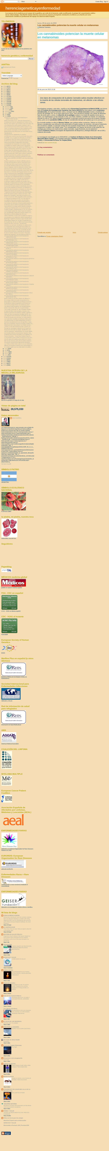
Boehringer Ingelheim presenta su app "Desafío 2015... (18, 218)
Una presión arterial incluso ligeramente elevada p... (17, 342)
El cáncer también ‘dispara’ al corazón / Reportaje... (17, 232)
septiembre (8, 111)
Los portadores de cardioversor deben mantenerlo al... (18, 217)
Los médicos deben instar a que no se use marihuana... (18, 344)
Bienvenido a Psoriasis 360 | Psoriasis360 (16, 1125)
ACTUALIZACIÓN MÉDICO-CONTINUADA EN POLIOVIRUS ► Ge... (16, 268)
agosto (6, 113)
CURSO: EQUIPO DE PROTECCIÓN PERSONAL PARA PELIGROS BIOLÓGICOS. (21, 948)
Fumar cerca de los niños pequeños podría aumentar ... (18, 196)
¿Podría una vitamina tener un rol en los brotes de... (17, 207)
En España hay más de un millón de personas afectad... (18, 222)
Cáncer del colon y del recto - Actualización (15, 223)
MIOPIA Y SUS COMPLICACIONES (21, 1028)
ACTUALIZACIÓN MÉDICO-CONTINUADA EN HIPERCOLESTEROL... (16, 288)
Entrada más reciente (44, 232)
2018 (5, 100)
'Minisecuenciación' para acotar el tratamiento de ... (17, 190)
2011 (5, 361)
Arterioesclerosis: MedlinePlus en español (15, 134)
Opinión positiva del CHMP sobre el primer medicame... (18, 153)
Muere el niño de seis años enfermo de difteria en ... (17, 298)
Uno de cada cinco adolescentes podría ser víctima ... (18, 339)
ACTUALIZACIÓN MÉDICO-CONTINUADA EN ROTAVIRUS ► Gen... (16, 256)
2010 (5, 363)
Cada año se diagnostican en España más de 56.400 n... (18, 182)
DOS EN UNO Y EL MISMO (11, 1023)
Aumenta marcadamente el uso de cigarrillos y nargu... (18, 322)
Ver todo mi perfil (6, 464)
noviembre (7, 108)
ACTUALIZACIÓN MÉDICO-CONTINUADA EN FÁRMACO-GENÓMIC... (16, 270)
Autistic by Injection (10, 1063)
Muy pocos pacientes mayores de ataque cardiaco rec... (18, 323)
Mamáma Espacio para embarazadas (15, 1120)
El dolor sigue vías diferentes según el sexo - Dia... (17, 150)
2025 (5, 88)
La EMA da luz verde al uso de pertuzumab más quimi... (18, 136)
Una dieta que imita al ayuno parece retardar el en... (17, 164)
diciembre (7, 106)
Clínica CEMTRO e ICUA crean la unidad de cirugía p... (18, 215)
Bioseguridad (8, 944)
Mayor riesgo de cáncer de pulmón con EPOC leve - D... (18, 147)
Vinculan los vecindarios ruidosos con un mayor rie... (18, 328)
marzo (6, 351)
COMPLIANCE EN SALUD (19, 959)
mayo (6, 348)
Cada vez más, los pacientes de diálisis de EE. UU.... (18, 314)
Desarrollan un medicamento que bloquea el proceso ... (18, 301)
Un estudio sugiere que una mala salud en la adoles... (18, 347)
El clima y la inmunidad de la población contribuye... (17, 175)
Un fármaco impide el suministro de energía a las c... (17, 181)
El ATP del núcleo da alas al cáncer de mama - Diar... (17, 193)
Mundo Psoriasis (9, 1076)
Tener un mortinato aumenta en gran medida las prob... (18, 128)
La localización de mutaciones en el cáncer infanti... (17, 144)
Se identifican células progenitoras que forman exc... (17, 303)
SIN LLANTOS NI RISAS (18, 1092)
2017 (5, 101)
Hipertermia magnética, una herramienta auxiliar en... (17, 234)
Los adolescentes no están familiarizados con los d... (18, 320)
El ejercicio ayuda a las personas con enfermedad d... (18, 317)
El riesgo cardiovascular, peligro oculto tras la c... (16, 179)
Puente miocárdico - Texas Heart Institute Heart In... (17, 336)
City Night (14, 1047)
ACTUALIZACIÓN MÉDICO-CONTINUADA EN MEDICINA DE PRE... (16, 296)
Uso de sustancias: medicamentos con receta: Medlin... (18, 331)
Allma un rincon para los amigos (13, 1118)
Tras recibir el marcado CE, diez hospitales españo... (18, 309)
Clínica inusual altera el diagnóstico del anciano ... (17, 142)
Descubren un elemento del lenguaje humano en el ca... (18, 171)
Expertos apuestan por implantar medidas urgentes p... (18, 312)
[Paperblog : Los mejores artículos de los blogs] (6, 571)
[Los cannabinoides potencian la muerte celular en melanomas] (74, 65)
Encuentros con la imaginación (13, 1058)
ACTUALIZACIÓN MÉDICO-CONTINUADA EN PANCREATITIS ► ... (16, 273)
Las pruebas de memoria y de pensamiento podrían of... (18, 203)
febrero (7, 353)
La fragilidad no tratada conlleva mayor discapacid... (17, 145)
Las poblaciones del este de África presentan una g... (18, 228)
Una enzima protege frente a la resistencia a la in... (17, 304)
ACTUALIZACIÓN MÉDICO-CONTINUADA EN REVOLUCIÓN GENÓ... (16, 282)
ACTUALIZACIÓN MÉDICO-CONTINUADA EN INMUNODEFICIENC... (16, 251)
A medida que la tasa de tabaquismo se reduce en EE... (18, 122)
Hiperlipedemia (8, 133)
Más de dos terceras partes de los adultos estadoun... (18, 340)
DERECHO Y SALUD (10, 957)
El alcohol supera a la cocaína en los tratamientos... (17, 184)
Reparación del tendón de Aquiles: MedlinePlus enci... (18, 329)
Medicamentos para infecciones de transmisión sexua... (18, 131)
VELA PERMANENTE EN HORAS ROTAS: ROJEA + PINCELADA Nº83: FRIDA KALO (21, 973)
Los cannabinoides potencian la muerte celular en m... (18, 212)
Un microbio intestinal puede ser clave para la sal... (17, 165)
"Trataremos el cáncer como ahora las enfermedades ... (18, 192)
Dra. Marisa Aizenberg (10, 1008)
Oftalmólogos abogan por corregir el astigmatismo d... (18, 220)
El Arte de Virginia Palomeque (13, 1045)
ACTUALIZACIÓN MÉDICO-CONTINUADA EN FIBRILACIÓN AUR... (16, 236)
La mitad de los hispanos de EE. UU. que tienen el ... (17, 198)
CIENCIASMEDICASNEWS (12, 915)
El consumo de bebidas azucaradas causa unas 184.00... (19, 170)
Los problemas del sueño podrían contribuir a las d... (17, 125)
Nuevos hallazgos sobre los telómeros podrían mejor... (18, 167)
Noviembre (6, 1041)
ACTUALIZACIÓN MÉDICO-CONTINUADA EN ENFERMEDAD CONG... (16, 279)
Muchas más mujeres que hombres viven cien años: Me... (19, 123)
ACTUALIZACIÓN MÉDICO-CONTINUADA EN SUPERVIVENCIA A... (16, 290)
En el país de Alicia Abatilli (11, 1039)
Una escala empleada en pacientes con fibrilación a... (18, 187)
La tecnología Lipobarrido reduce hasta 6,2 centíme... (18, 211)
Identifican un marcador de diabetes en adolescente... (18, 225)
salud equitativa (16, 418)
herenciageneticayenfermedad (32, 8)
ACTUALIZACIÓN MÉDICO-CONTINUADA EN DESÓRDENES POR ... (16, 265)
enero (6, 355)
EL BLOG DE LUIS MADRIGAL (13, 1021)
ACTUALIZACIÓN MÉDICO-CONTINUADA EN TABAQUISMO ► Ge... (16, 242)
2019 (5, 98)
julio (6, 114)
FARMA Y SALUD (9, 1111)
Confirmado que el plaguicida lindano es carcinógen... (18, 176)
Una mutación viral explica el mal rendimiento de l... (17, 129)
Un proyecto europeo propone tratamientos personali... (18, 186)
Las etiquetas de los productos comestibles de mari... (18, 315)
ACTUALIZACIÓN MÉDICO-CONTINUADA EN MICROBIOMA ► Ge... (16, 239)
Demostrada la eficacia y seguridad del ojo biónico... (17, 231)
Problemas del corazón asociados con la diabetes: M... (18, 334)
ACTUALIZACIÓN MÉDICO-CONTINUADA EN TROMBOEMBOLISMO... (16, 245)
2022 (5, 93)
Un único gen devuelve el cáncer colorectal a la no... (17, 162)
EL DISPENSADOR (9, 927)
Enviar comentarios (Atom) (54, 236)
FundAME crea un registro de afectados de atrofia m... (18, 137)
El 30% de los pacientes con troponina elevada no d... (18, 140)
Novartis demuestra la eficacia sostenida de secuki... (18, 156)
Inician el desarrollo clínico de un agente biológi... (16, 308)
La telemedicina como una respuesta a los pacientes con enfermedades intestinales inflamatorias (21, 1012)
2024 (5, 89)
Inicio (74, 232)
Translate (15, 78)
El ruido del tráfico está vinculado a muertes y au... (17, 311)
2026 (5, 86)
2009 (5, 365)
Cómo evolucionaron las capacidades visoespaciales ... (18, 173)
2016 (5, 103)
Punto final (6, 1059)
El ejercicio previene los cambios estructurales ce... (17, 155)
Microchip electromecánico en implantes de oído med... (18, 189)
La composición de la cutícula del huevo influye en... (17, 226)
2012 (5, 360)
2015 (5, 105)
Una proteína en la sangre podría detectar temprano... (18, 206)
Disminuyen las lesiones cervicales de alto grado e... (17, 168)
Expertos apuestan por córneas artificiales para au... (17, 161)
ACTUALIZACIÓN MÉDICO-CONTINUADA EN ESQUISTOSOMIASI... (16, 253)
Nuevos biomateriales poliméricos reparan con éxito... (18, 148)
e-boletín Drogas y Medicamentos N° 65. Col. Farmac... (18, 209)
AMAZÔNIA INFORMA (10, 1104)
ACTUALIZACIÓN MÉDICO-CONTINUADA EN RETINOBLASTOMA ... (16, 262)
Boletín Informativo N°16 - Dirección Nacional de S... (17, 120)
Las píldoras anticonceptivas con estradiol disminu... (17, 306)
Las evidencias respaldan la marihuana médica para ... (18, 319)
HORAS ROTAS (8, 970)
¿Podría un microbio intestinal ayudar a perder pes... (17, 326)
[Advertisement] (53, 216)
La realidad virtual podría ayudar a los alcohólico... (17, 200)
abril (6, 350)
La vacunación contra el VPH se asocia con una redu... (18, 337)
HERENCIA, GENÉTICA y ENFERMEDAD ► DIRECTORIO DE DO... (16, 118)
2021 (5, 94)
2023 (5, 91)
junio (6, 116)
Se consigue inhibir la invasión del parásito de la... (17, 300)
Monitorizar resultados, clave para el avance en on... (17, 195)
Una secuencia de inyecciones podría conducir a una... (18, 126)
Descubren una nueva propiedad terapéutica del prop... (18, 151)
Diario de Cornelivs (9, 983)
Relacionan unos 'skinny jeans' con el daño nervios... (18, 325)
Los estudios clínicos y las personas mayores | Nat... (18, 333)
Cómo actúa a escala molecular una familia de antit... (17, 229)
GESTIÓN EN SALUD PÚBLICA (13, 934)
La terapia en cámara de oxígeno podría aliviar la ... (17, 201)
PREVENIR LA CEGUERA (11, 1027)
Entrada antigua (103, 232)
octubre (7, 109)
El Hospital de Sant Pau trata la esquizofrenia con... (17, 139)
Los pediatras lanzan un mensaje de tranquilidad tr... (17, 178)
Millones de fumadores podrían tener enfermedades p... (18, 345)
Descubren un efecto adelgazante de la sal (15, 214)
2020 (5, 96)
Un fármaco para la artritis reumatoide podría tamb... (17, 204)
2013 (5, 358)
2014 (5, 356)
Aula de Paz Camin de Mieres (12, 995)
